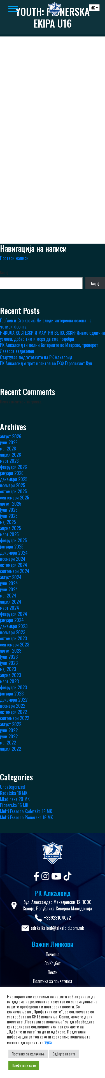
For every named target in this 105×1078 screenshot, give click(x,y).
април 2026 (10, 454)
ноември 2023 (12, 632)
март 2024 (9, 607)
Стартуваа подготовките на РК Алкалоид (36, 357)
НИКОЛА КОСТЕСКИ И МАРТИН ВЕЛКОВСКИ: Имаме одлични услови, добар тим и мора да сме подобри (52, 335)
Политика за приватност (52, 981)
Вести (52, 972)
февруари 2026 (13, 467)
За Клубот (52, 963)
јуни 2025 (9, 516)
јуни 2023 (9, 663)
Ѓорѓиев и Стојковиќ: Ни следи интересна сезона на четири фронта (46, 323)
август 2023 (10, 650)
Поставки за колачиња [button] (28, 1054)
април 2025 (10, 528)
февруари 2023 (13, 687)
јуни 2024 (9, 589)
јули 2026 (9, 442)
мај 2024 (8, 595)
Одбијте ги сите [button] (64, 1054)
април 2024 (10, 601)
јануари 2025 (12, 546)
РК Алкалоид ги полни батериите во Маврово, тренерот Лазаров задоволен (49, 348)
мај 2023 (8, 669)
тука (48, 1042)
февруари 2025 (13, 540)
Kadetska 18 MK (13, 793)
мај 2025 (8, 522)
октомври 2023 (13, 638)
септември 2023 (14, 644)
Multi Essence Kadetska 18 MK (26, 811)
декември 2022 (13, 699)
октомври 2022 (13, 712)
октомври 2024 (13, 565)
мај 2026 (8, 448)
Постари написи (14, 258)
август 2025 (10, 503)
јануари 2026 (12, 473)
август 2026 (10, 436)
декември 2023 (13, 626)
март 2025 (9, 534)
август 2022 (10, 724)
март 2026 (9, 460)
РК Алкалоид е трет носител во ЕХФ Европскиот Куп (46, 363)
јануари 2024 (12, 620)
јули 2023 (9, 656)
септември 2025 (14, 497)
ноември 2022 (12, 705)
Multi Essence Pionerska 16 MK (26, 817)
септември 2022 (14, 718)
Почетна (52, 954)
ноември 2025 (12, 485)
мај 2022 (8, 742)
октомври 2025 (13, 491)
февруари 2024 (13, 614)
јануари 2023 (12, 693)
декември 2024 (14, 552)
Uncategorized (12, 786)
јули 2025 (9, 509)
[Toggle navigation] (19, 9)
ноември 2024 (12, 558)
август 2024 (11, 577)
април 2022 (10, 748)
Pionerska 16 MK (14, 805)
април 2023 (10, 675)
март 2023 (9, 681)
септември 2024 (14, 571)
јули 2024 (9, 583)
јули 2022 (9, 730)
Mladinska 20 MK (15, 799)
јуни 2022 (9, 736)
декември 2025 (13, 479)
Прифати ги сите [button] (24, 1065)
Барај (4, 272)
